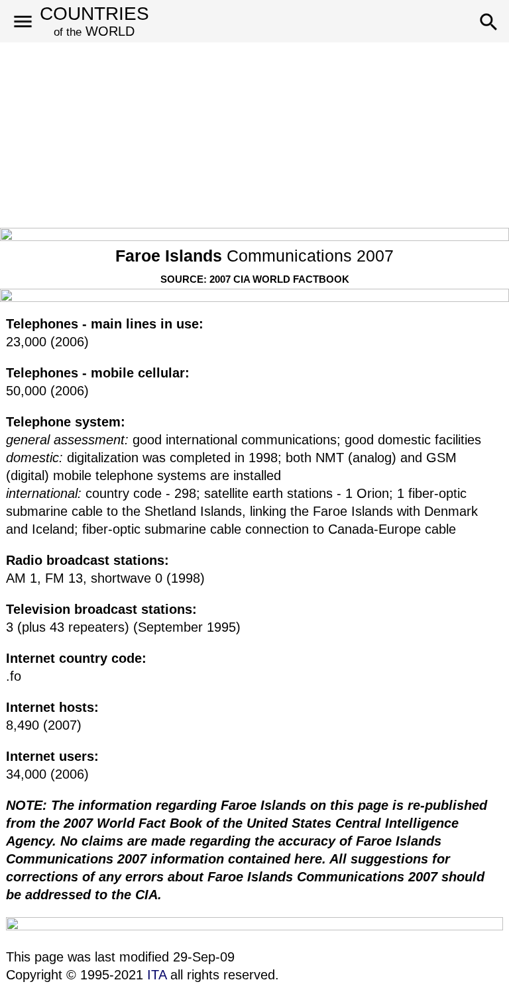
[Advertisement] (254, 135)
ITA (156, 974)
